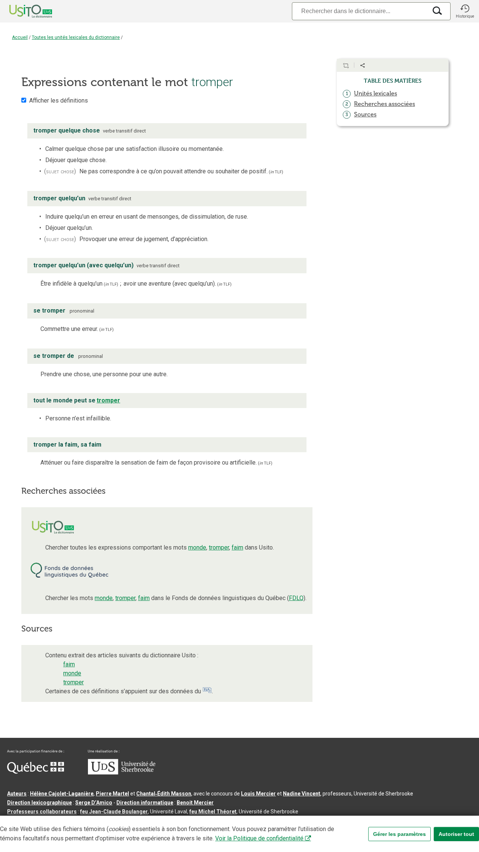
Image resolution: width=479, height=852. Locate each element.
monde (197, 547)
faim (237, 547)
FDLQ (296, 598)
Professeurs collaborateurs (42, 812)
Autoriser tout (456, 834)
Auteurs (17, 794)
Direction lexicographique (39, 803)
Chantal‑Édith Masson (163, 794)
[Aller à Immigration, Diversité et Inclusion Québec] (35, 772)
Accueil (20, 37)
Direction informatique (144, 803)
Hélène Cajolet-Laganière (62, 794)
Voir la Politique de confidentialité (259, 838)
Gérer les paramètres (399, 834)
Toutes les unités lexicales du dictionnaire (76, 37)
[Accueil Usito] (22, 11)
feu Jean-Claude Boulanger (114, 812)
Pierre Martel (112, 794)
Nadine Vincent (301, 794)
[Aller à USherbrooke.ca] (121, 773)
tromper (219, 547)
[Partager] (363, 66)
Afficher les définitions (58, 100)
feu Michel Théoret (213, 812)
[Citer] (346, 66)
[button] (465, 11)
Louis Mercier (258, 794)
